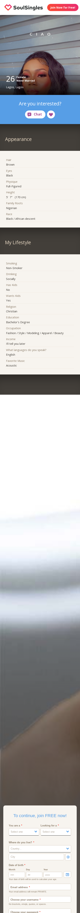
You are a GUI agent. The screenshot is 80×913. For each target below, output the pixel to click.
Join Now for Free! (62, 7)
